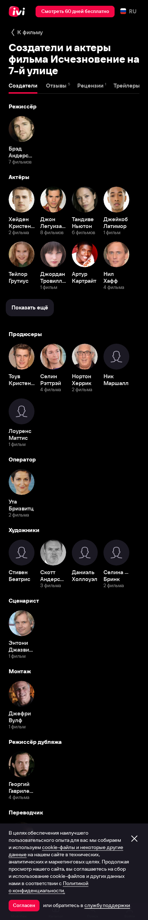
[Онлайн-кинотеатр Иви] (18, 11)
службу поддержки (107, 905)
